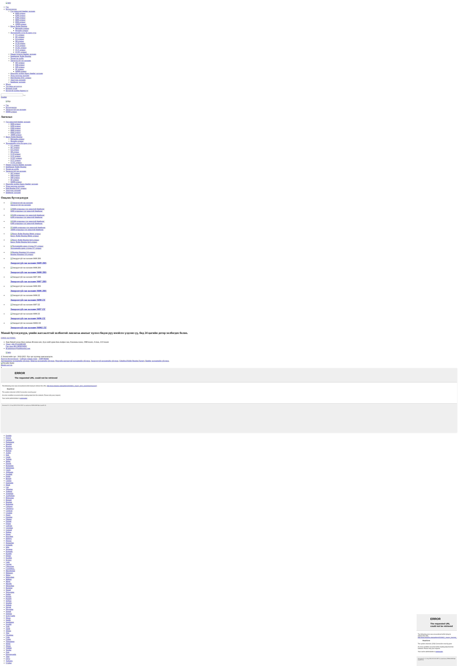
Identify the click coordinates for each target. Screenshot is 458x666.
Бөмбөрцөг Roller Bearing (20, 56)
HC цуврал (19, 37)
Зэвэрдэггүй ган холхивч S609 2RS (28, 263)
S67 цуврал (19, 63)
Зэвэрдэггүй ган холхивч (20, 61)
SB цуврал (19, 41)
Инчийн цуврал (21, 31)
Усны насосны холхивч (19, 76)
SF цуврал (19, 69)
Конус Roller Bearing (18, 26)
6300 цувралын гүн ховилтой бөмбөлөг (26, 223)
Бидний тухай (11, 88)
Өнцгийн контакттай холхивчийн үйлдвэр (72, 361)
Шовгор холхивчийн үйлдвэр (42, 361)
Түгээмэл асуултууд (14, 86)
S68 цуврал (19, 65)
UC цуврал (19, 35)
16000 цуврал (20, 24)
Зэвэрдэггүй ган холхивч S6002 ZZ (28, 327)
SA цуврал (19, 39)
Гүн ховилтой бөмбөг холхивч (22, 11)
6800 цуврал (20, 20)
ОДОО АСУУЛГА (8, 338)
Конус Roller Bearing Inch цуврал (23, 242)
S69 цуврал (19, 67)
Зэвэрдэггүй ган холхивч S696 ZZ (27, 318)
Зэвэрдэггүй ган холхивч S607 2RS (28, 281)
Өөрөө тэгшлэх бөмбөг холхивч (23, 54)
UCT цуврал (20, 50)
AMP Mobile (44, 359)
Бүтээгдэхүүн (11, 9)
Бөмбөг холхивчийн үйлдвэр (157, 361)
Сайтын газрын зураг (28, 359)
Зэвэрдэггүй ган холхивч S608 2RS (28, 272)
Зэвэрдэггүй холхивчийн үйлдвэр (104, 361)
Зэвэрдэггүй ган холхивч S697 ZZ (27, 309)
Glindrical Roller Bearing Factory (131, 361)
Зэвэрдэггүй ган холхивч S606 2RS (28, 291)
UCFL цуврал (20, 48)
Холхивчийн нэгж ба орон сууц (23, 33)
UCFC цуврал (21, 52)
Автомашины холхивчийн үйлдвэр (15, 361)
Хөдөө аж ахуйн (17, 58)
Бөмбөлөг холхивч (17, 82)
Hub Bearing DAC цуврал (20, 78)
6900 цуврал (20, 22)
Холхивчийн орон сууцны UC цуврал (25, 248)
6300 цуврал (20, 18)
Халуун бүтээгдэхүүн (9, 359)
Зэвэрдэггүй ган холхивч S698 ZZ (27, 300)
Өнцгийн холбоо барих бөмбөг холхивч (26, 73)
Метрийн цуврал (22, 28)
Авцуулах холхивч (18, 80)
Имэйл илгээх (6, 365)
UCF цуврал (20, 46)
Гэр (7, 7)
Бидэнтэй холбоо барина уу (17, 91)
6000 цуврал (20, 13)
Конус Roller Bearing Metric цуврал (24, 236)
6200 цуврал (20, 16)
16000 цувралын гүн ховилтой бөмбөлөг (27, 230)
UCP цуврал (20, 43)
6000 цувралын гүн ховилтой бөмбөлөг (26, 211)
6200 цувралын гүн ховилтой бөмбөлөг (26, 217)
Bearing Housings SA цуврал (21, 254)
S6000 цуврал (20, 71)
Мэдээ (8, 84)
